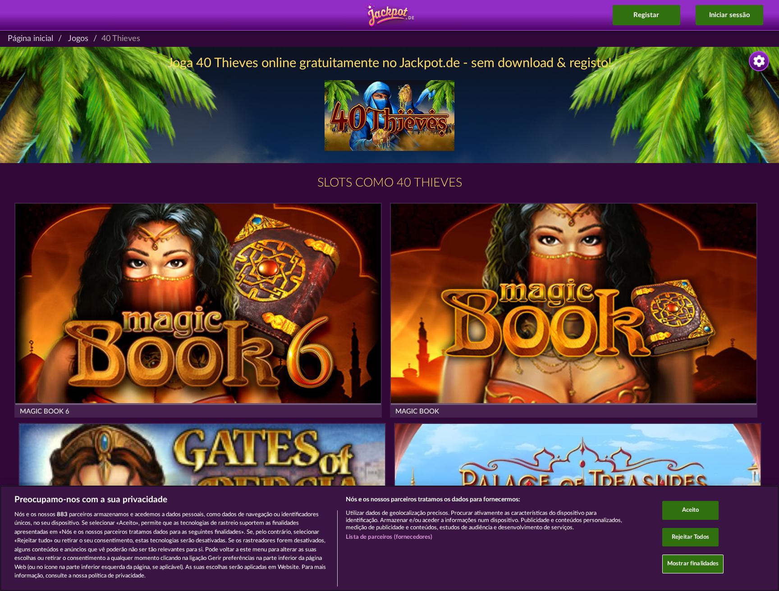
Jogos (78, 39)
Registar (646, 15)
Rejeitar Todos (690, 537)
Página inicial (30, 39)
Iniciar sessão (729, 15)
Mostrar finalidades (693, 564)
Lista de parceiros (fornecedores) (389, 537)
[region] (389, 538)
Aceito (690, 510)
